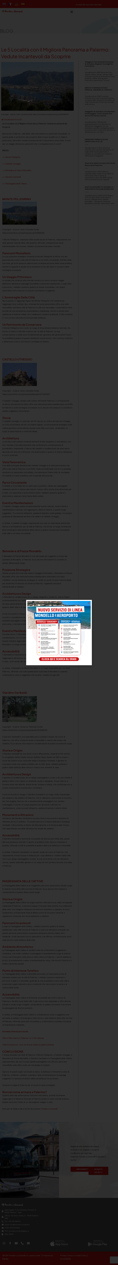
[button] (89, 603)
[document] (59, 632)
